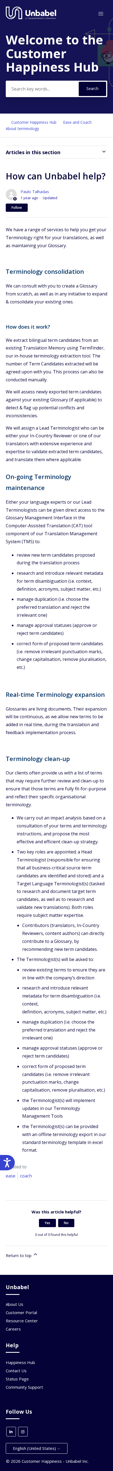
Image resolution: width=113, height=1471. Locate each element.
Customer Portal (21, 1312)
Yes (47, 1223)
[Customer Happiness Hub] (31, 18)
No (66, 1223)
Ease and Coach (77, 122)
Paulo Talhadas (35, 191)
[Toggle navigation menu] (100, 14)
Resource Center (22, 1320)
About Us (14, 1304)
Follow (17, 207)
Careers (13, 1329)
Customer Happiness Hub (33, 122)
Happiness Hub (20, 1362)
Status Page (17, 1379)
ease (10, 1176)
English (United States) (35, 1448)
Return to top (19, 1255)
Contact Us (16, 1370)
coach (26, 1176)
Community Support (24, 1387)
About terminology (22, 128)
